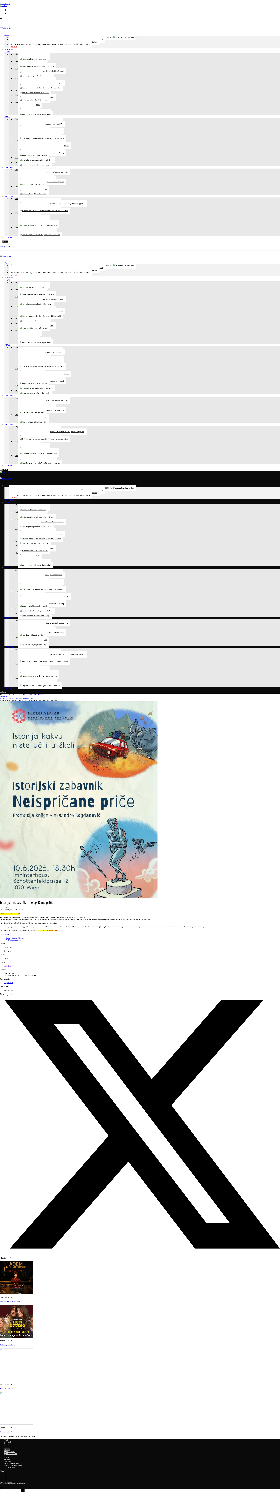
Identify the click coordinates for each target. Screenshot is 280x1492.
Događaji (7, 1442)
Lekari (10, 698)
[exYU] (3, 6)
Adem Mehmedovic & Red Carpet (10, 1301)
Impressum (8, 1461)
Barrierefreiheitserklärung (13, 1465)
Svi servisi (3, 698)
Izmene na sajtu (9, 1467)
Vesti (6, 1440)
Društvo (7, 1450)
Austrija (2, 696)
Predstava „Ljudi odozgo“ (7, 1345)
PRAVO (25, 694)
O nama (7, 1459)
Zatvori (5, 241)
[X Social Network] (142, 1248)
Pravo (6, 1446)
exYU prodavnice (18, 698)
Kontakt (7, 1457)
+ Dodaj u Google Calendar (14, 938)
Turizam (7, 1448)
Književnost (8, 983)
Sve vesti (14, 47)
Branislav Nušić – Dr (6, 1432)
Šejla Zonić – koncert (6, 1388)
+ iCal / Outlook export (12, 940)
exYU (8, 696)
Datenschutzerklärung (11, 1463)
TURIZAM (32, 694)
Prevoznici (29, 698)
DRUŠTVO (41, 694)
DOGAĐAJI (17, 694)
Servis (6, 1444)
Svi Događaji (4, 934)
